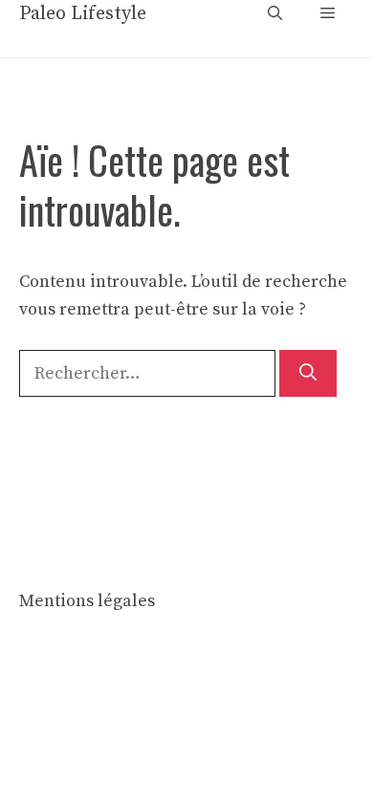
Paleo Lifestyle (82, 14)
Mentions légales (87, 601)
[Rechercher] (308, 373)
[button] (275, 14)
